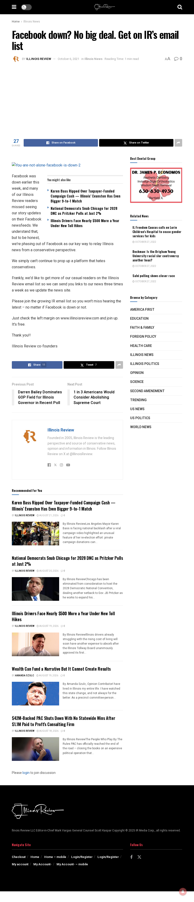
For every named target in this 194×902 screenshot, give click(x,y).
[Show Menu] (14, 7)
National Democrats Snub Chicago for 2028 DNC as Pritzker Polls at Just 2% (84, 211)
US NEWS (137, 409)
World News (140, 427)
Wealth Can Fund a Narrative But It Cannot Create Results (61, 669)
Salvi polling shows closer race (153, 275)
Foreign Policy (143, 336)
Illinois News (31, 21)
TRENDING (138, 400)
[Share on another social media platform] (178, 143)
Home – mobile (55, 857)
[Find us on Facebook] (131, 857)
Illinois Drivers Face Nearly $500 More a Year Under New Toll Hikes (85, 223)
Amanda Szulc (24, 675)
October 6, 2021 (68, 59)
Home (16, 21)
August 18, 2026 (48, 731)
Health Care (141, 345)
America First (142, 309)
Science (137, 381)
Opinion (137, 372)
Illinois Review (38, 59)
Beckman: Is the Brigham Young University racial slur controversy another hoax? (155, 255)
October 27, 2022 (145, 242)
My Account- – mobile (72, 864)
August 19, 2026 (48, 626)
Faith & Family (142, 327)
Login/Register (82, 857)
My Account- (42, 864)
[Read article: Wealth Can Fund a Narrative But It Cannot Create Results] (35, 693)
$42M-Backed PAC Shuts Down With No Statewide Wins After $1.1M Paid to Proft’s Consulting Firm (63, 721)
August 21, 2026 (48, 515)
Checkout (19, 857)
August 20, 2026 (48, 571)
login (26, 772)
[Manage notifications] (183, 891)
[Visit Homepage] (104, 7)
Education (139, 318)
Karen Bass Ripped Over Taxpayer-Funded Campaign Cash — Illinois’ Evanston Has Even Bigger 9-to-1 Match (85, 195)
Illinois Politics (144, 363)
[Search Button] (179, 7)
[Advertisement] (97, 99)
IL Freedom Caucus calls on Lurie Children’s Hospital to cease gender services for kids (156, 231)
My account (20, 864)
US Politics (140, 418)
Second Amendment (147, 391)
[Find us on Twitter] (139, 857)
